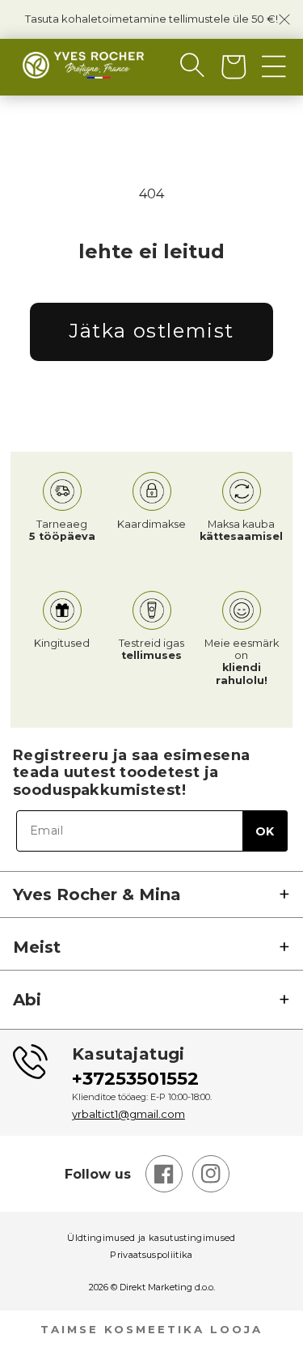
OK (264, 831)
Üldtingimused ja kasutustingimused (151, 1238)
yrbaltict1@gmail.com (128, 1113)
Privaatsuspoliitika (151, 1255)
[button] (179, 65)
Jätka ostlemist (151, 330)
